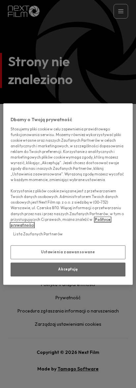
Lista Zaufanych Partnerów (38, 234)
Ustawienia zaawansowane (68, 252)
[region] (67, 194)
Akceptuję (68, 269)
